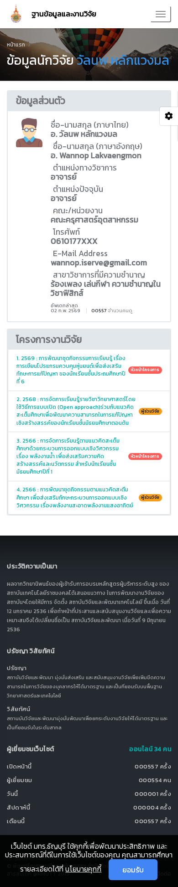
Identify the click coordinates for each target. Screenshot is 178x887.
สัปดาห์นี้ (18, 807)
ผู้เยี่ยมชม (19, 780)
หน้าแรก (16, 45)
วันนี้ (12, 793)
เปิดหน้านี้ (19, 766)
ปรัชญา (17, 668)
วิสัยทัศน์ (18, 709)
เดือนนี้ (16, 821)
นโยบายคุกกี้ (83, 868)
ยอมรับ (133, 869)
